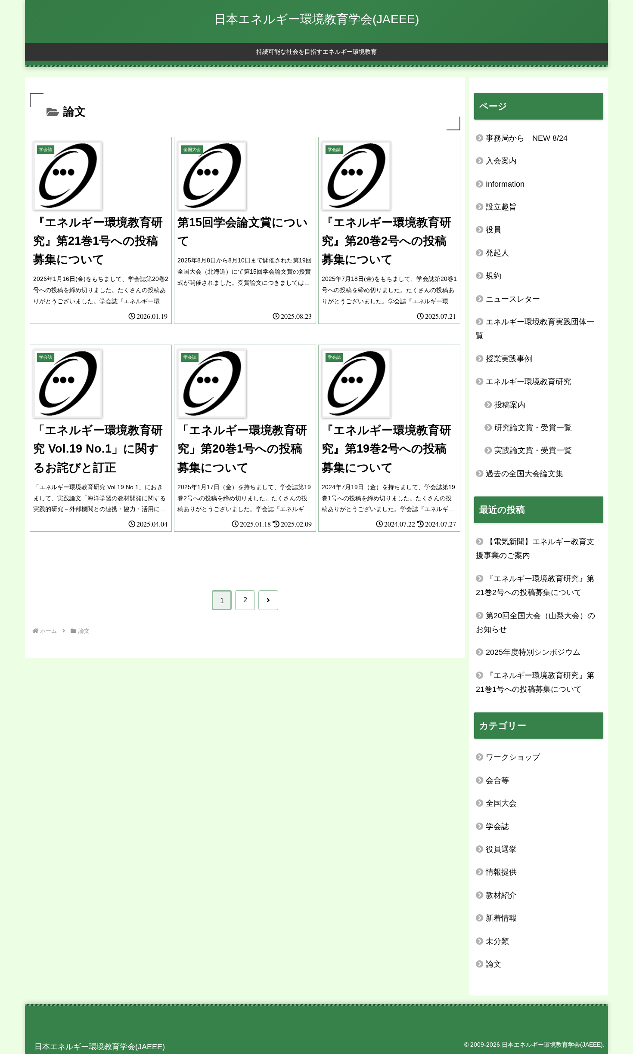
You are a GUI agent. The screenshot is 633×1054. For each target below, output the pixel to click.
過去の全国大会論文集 (524, 473)
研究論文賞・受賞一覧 (533, 427)
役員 (493, 229)
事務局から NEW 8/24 (527, 138)
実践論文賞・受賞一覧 (533, 450)
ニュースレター (513, 299)
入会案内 (501, 161)
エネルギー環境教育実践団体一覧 (535, 328)
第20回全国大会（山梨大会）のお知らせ (535, 622)
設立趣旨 (501, 207)
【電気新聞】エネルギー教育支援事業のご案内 (535, 548)
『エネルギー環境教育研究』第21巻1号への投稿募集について (535, 682)
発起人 (497, 253)
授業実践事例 (509, 358)
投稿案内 (509, 405)
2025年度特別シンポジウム (533, 652)
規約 (493, 275)
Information (505, 184)
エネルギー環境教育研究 (528, 381)
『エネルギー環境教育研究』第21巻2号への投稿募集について (535, 585)
